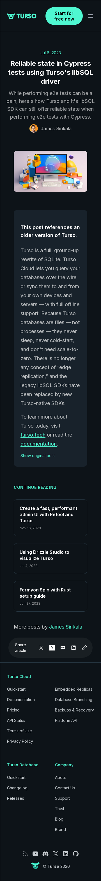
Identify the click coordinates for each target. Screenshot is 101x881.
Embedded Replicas (73, 689)
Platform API (66, 720)
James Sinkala (56, 128)
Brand (60, 829)
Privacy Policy (20, 741)
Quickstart (16, 689)
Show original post (37, 455)
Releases (15, 798)
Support (62, 798)
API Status (16, 720)
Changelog (17, 787)
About (60, 777)
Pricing (13, 710)
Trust (59, 808)
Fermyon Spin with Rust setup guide (45, 593)
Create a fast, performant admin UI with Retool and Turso (48, 514)
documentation (38, 444)
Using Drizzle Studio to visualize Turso (44, 555)
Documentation (21, 699)
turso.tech (32, 435)
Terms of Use (19, 730)
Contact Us (65, 787)
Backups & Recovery (74, 710)
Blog (59, 819)
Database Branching (73, 699)
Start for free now (64, 16)
